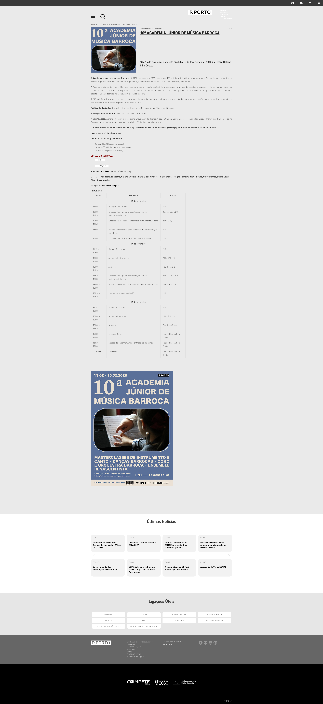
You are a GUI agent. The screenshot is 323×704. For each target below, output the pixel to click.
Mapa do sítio (167, 644)
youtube (310, 3)
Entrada (94, 24)
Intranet (108, 614)
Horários (179, 620)
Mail (144, 620)
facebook (292, 3)
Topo (227, 701)
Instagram (318, 3)
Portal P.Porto (214, 614)
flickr (301, 3)
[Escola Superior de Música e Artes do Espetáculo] (210, 14)
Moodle (108, 620)
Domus (144, 614)
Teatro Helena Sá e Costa (108, 626)
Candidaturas (179, 614)
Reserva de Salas (214, 620)
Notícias (102, 24)
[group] (108, 543)
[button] (229, 555)
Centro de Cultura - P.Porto (143, 626)
